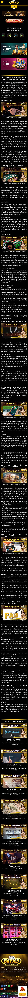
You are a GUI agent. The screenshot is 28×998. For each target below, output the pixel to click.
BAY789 (3, 967)
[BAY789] (14, 2)
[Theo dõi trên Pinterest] (11, 986)
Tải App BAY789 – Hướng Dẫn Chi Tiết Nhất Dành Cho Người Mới (14, 740)
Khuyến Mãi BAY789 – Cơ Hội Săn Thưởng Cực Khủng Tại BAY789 (14, 891)
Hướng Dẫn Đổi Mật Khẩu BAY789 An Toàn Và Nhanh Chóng (14, 866)
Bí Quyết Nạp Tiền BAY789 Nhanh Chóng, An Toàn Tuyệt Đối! (14, 815)
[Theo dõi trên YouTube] (2, 989)
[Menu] (2, 2)
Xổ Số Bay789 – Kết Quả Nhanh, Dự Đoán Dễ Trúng (14, 915)
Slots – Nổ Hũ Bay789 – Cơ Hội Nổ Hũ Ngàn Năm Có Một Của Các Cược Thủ (14, 940)
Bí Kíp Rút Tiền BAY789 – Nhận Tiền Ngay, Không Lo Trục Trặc (14, 841)
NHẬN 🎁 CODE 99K (22, 994)
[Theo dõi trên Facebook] (2, 986)
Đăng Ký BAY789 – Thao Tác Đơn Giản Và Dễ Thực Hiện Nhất (14, 765)
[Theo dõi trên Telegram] (4, 989)
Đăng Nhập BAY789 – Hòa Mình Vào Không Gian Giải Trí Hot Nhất (14, 790)
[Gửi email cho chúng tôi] (7, 986)
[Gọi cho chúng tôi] (9, 986)
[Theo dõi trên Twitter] (4, 986)
